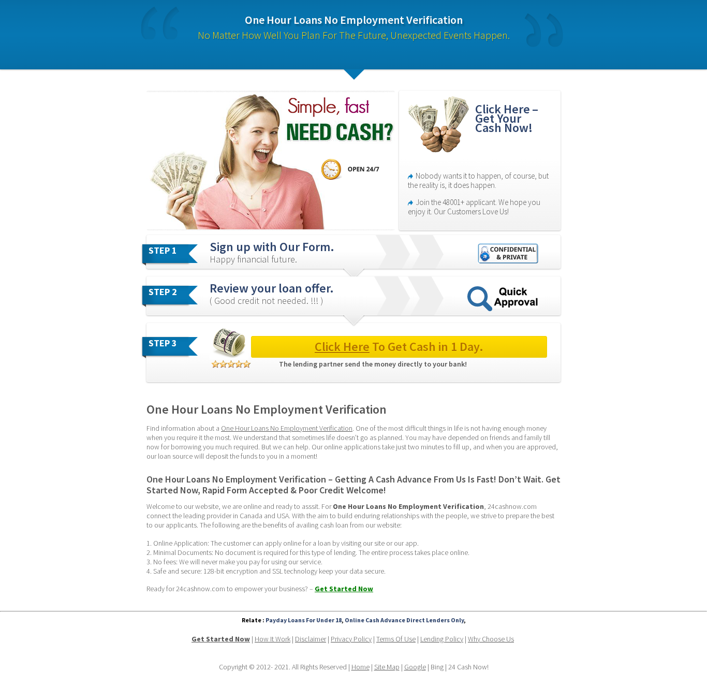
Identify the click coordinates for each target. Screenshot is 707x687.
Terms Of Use (396, 639)
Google (415, 666)
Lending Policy (441, 639)
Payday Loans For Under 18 (304, 620)
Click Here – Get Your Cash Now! (508, 118)
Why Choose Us (491, 639)
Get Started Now (344, 588)
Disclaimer (310, 639)
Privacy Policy (351, 639)
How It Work (272, 639)
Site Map (387, 666)
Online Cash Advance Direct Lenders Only (404, 620)
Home (360, 666)
